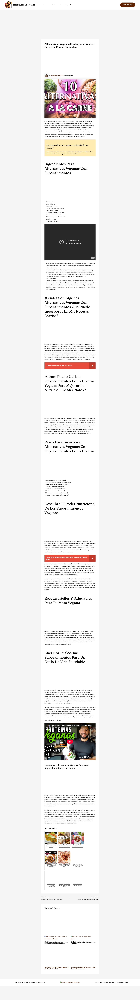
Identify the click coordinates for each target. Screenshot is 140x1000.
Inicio (39, 5)
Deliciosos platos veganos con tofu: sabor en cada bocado (55, 943)
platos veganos (62, 967)
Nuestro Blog (64, 5)
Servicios (55, 5)
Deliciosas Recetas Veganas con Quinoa (83, 943)
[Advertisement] (70, 21)
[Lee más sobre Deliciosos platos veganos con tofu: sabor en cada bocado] (56, 938)
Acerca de (47, 5)
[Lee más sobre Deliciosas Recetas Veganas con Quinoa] (83, 938)
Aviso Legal (112, 982)
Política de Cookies (122, 982)
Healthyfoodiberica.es (24, 4)
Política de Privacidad (101, 982)
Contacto (73, 5)
